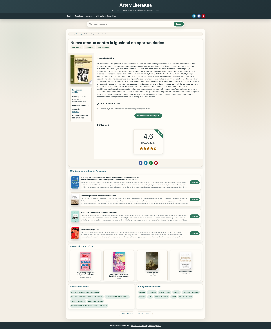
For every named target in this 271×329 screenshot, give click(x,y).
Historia (142, 297)
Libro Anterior (127, 314)
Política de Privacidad (139, 326)
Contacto (151, 326)
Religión (176, 292)
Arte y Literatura (135, 5)
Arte (150, 297)
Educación (152, 292)
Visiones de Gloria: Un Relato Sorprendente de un (89, 306)
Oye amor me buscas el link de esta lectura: (86, 297)
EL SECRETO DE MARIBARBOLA (117, 297)
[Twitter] (194, 16)
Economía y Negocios (190, 292)
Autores (89, 16)
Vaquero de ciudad (78, 301)
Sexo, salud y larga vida (90, 230)
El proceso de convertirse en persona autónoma (99, 212)
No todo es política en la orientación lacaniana (98, 196)
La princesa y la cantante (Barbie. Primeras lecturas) (119, 275)
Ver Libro (195, 182)
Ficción (142, 292)
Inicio (69, 16)
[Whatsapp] (151, 163)
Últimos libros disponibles (106, 16)
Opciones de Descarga (148, 116)
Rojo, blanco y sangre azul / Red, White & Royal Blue (85, 274)
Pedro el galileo (152, 272)
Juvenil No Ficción (161, 297)
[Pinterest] (203, 16)
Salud (174, 297)
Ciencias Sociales (185, 297)
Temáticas (79, 16)
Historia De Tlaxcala (95, 301)
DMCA (158, 326)
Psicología (79, 34)
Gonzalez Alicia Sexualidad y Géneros (85, 292)
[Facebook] (199, 16)
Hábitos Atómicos (185, 271)
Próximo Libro (143, 314)
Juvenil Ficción (164, 292)
